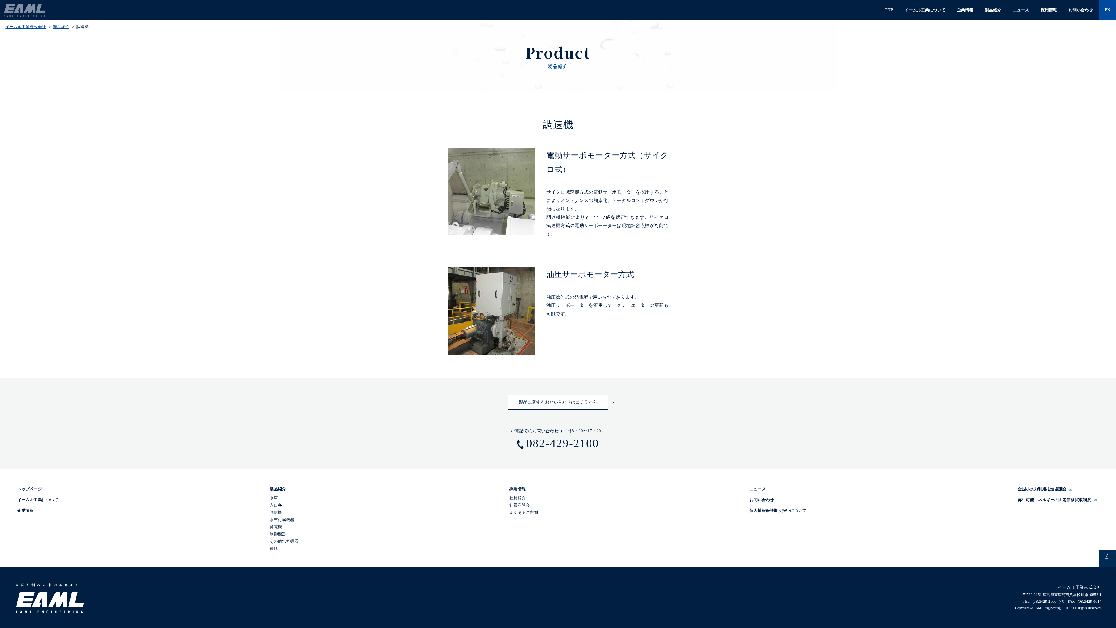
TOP (889, 10)
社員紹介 (517, 498)
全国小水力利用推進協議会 (1042, 489)
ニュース (1021, 10)
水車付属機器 (282, 520)
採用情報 (1049, 10)
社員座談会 (519, 505)
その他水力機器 (284, 541)
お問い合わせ (1081, 10)
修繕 (274, 548)
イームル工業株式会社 (25, 27)
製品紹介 (993, 10)
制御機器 (278, 534)
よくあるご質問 (523, 512)
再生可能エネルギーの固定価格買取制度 (1054, 500)
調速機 (276, 512)
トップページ (29, 489)
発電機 (276, 527)
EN (1107, 10)
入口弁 (276, 505)
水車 (274, 498)
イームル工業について (925, 10)
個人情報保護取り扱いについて (778, 510)
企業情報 (965, 10)
